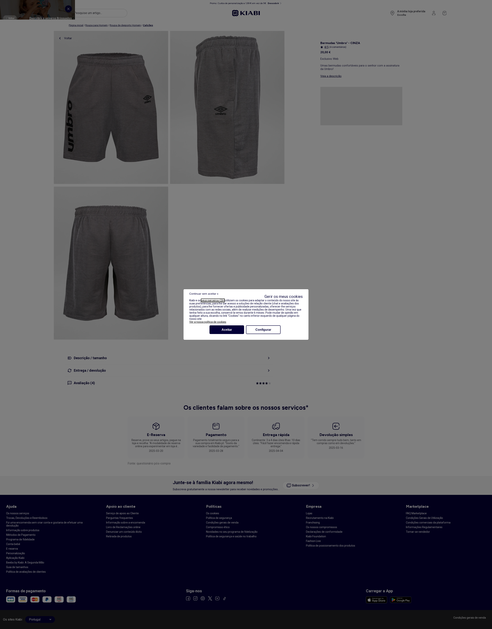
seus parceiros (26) (212, 300)
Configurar (263, 329)
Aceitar (227, 329)
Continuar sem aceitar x (203, 293)
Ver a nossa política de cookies (207, 321)
